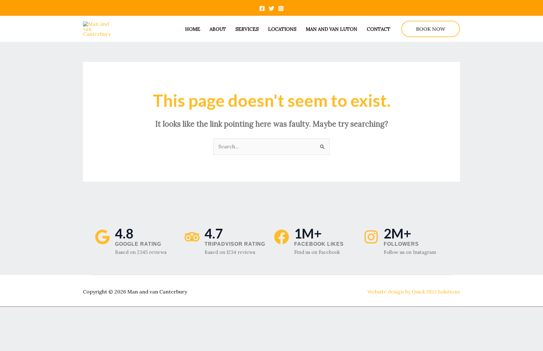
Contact (378, 29)
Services (247, 29)
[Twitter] (271, 8)
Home (192, 29)
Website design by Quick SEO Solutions (413, 291)
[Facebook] (262, 8)
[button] (430, 29)
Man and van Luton (331, 29)
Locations (282, 29)
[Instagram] (281, 8)
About (218, 29)
